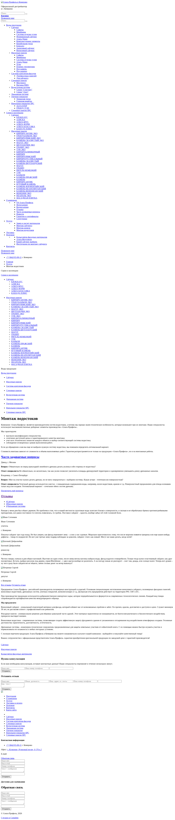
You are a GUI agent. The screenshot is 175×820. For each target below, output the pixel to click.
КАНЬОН (20, 175)
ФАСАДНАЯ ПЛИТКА (26, 198)
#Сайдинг (10, 501)
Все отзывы (6, 585)
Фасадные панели (19, 53)
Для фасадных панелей (26, 76)
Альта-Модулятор (24, 239)
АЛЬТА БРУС (22, 122)
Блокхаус (20, 46)
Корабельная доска (24, 43)
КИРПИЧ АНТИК (24, 182)
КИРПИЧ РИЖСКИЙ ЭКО (28, 138)
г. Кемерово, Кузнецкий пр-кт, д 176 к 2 (24, 749)
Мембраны (21, 32)
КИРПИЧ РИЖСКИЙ (26, 156)
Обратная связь (7, 758)
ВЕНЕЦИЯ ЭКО (23, 193)
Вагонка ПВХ (22, 85)
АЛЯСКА (20, 120)
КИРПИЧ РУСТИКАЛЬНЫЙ (29, 159)
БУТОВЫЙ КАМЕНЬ (26, 184)
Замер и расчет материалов (28, 223)
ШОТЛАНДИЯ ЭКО (25, 145)
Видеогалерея (22, 207)
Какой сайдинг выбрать (26, 242)
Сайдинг (15, 27)
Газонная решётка (24, 101)
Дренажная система (19, 94)
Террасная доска (23, 99)
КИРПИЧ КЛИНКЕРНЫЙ (28, 152)
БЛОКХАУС (22, 117)
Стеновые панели (19, 80)
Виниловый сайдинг (25, 50)
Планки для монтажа (25, 67)
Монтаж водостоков (25, 230)
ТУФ (18, 173)
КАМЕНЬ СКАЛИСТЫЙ (27, 161)
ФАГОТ (19, 166)
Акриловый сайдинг (25, 48)
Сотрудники (21, 219)
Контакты (10, 246)
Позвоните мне (7, 18)
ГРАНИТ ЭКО (22, 147)
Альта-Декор (21, 39)
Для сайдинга (22, 78)
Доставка (10, 232)
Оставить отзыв (19, 585)
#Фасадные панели (14, 504)
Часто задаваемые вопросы (28, 212)
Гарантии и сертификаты (27, 216)
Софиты (20, 30)
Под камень (21, 69)
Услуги (9, 221)
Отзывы (19, 209)
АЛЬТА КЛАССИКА (25, 126)
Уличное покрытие (19, 96)
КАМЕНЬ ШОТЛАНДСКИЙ (29, 163)
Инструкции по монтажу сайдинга (31, 244)
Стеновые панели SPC (21, 110)
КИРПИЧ (20, 154)
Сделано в (9, 818)
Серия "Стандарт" (24, 90)
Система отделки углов (26, 34)
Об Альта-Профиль (24, 202)
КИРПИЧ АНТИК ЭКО (27, 133)
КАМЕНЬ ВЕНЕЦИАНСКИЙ (29, 191)
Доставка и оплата (14, 703)
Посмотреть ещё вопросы (12, 491)
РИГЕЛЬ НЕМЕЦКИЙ (26, 170)
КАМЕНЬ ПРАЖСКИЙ (26, 177)
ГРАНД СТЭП (22, 108)
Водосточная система (20, 87)
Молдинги (21, 83)
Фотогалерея (22, 205)
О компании (11, 200)
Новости (20, 214)
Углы (18, 64)
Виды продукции (13, 25)
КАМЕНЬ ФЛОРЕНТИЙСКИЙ (30, 186)
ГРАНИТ (20, 168)
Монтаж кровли (23, 228)
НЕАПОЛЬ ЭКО (23, 196)
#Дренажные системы (15, 506)
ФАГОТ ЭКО (22, 143)
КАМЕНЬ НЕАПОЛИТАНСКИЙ (31, 189)
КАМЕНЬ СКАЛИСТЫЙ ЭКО (30, 140)
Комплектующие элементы (28, 41)
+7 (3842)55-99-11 (14, 257)
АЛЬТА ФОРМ (23, 124)
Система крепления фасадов (23, 73)
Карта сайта (11, 710)
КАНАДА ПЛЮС (24, 129)
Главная (9, 262)
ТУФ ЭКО (20, 149)
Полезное (10, 235)
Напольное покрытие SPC (22, 103)
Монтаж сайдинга (24, 226)
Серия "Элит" (22, 92)
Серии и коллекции (14, 113)
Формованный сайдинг (26, 37)
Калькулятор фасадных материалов (31, 237)
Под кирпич (21, 71)
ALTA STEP (21, 106)
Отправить (6, 671)
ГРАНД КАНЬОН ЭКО (26, 136)
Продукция (11, 696)
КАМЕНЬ (20, 179)
